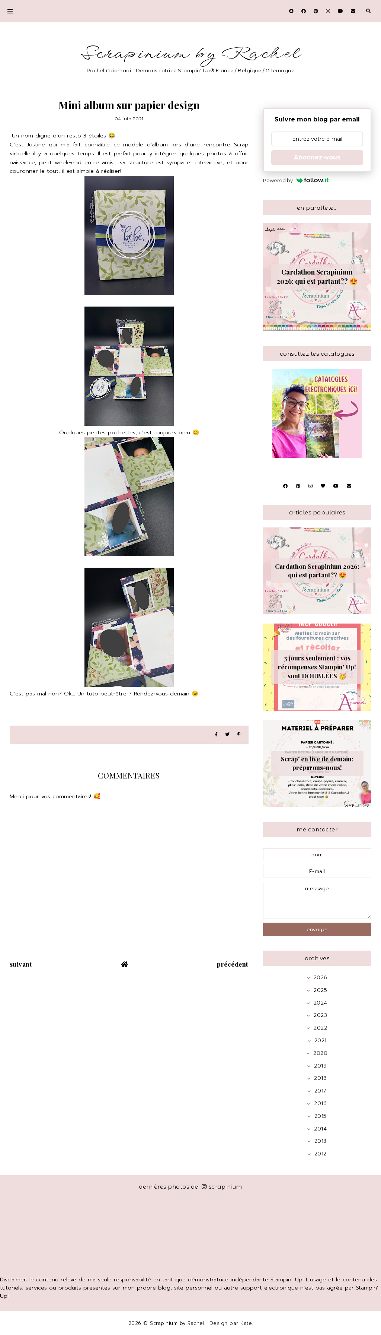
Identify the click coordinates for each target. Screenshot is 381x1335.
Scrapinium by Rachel (190, 54)
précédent (233, 964)
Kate (246, 1323)
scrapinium (225, 1186)
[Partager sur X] (227, 734)
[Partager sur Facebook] (216, 734)
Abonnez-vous (317, 157)
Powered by (278, 180)
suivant (21, 964)
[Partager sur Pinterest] (238, 734)
